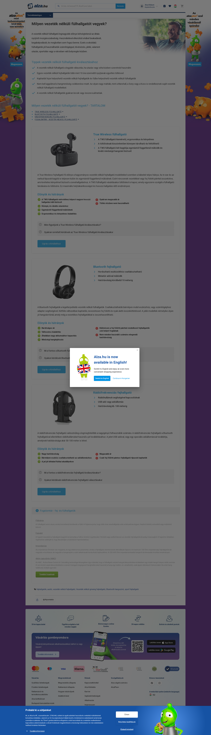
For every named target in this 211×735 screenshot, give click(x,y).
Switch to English (102, 378)
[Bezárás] (137, 350)
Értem (127, 714)
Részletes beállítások (126, 722)
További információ (37, 731)
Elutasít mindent (127, 729)
